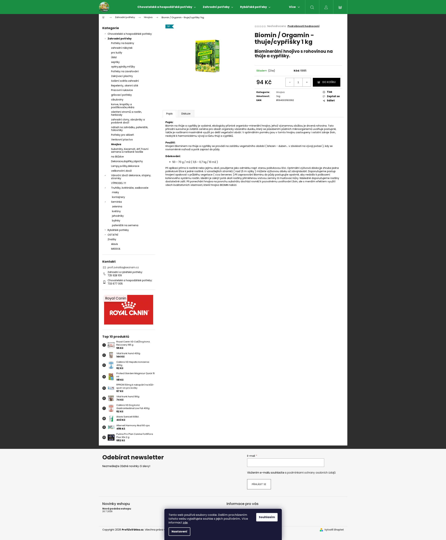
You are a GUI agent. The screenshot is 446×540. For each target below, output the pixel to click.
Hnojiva (116, 144)
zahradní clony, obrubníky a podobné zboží (128, 121)
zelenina (117, 206)
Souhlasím (267, 517)
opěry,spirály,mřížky (123, 66)
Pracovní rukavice (122, 90)
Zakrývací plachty (122, 76)
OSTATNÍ (113, 235)
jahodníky (118, 216)
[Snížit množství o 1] (290, 82)
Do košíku (329, 82)
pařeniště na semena (125, 225)
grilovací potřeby (121, 95)
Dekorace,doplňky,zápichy (127, 161)
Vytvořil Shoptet (334, 529)
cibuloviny (117, 99)
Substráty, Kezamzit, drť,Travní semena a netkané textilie (129, 150)
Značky (112, 239)
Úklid (114, 57)
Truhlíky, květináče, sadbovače (129, 188)
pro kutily (116, 52)
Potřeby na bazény (122, 43)
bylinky (116, 220)
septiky (115, 62)
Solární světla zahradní (125, 81)
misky (115, 192)
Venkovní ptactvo (122, 139)
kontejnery (118, 197)
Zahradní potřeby (120, 38)
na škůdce (117, 156)
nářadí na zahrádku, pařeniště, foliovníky (129, 129)
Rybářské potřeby (118, 230)
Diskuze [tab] (185, 113)
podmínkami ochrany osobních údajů (311, 472)
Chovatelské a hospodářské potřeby (130, 34)
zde (185, 523)
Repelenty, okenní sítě (124, 85)
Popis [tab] (169, 113)
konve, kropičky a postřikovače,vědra (122, 106)
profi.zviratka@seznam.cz (123, 267)
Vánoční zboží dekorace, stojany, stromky (131, 177)
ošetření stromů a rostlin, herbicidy (126, 113)
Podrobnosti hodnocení (303, 26)
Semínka (116, 202)
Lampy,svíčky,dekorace (125, 166)
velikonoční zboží (121, 171)
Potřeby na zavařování (125, 71)
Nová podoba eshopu (116, 508)
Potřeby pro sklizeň (122, 135)
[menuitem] (166, 7)
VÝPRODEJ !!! (118, 183)
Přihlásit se (259, 484)
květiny (116, 211)
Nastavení (179, 531)
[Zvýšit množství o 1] (306, 82)
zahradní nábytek (121, 48)
